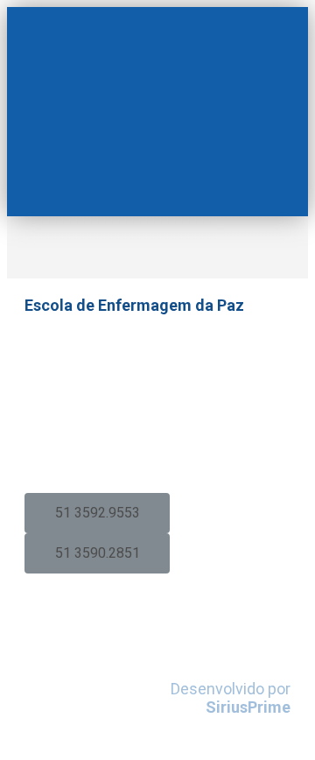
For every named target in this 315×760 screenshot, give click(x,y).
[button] (97, 513)
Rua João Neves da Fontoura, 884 (139, 357)
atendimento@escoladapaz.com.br (153, 447)
